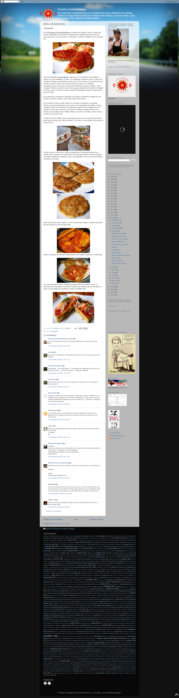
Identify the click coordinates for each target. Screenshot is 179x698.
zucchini (45, 675)
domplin (61, 575)
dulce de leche (79, 575)
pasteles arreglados (55, 629)
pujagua (71, 642)
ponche (101, 640)
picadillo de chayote (48, 633)
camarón (98, 553)
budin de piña (110, 550)
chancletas (87, 559)
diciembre (115, 220)
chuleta (106, 565)
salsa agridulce (62, 652)
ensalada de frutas (55, 579)
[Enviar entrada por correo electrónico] (75, 328)
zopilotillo (126, 673)
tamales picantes (96, 661)
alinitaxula (52, 379)
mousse (95, 615)
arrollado (52, 540)
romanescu (133, 649)
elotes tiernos (113, 575)
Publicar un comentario (53, 511)
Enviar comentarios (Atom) (61, 523)
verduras (120, 669)
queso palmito (72, 646)
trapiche (47, 669)
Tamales (63, 661)
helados (133, 593)
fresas (58, 584)
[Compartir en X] (83, 328)
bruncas (53, 550)
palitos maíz (123, 617)
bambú (96, 546)
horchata (74, 597)
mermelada (84, 611)
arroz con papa (132, 542)
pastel (122, 625)
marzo (114, 278)
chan (73, 559)
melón (76, 611)
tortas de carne (95, 667)
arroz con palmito (121, 542)
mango (53, 607)
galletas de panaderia (128, 586)
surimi (75, 659)
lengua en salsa (120, 601)
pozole (50, 642)
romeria (47, 650)
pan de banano (90, 619)
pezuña (117, 631)
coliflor (66, 569)
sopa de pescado (86, 656)
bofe (118, 548)
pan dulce (99, 621)
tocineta (88, 663)
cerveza (48, 559)
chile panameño (72, 563)
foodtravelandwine (54, 366)
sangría (131, 653)
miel (92, 611)
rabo (99, 646)
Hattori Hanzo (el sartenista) (58, 463)
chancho (79, 559)
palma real (131, 617)
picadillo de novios (71, 633)
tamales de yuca (85, 661)
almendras (124, 536)
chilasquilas (54, 331)
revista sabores (108, 649)
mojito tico (131, 613)
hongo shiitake (130, 595)
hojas (94, 595)
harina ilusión (124, 593)
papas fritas (121, 623)
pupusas (83, 642)
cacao (45, 553)
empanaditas (102, 577)
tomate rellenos (113, 663)
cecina (112, 557)
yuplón (76, 673)
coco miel (98, 567)
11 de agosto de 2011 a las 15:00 (59, 346)
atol (46, 546)
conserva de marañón (86, 569)
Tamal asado (95, 659)
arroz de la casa (72, 544)
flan (103, 582)
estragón (76, 582)
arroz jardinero (101, 544)
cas (55, 557)
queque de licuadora (50, 644)
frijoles (102, 584)
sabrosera (115, 650)
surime (69, 659)
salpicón (54, 652)
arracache (123, 538)
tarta (44, 663)
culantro (82, 573)
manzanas (57, 609)
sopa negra (123, 656)
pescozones (89, 631)
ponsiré (108, 640)
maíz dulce (87, 605)
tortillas (114, 667)
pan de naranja (49, 621)
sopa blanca (96, 654)
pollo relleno (77, 640)
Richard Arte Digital (55, 443)
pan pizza (133, 621)
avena (60, 546)
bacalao (84, 546)
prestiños (64, 642)
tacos (88, 659)
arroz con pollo (50, 544)
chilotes (118, 563)
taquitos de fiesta (117, 261)
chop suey (80, 565)
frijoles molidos (51, 586)
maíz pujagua (97, 605)
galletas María (46, 589)
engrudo (111, 577)
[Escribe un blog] (81, 328)
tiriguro (82, 663)
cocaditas (45, 567)
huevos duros (66, 599)
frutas (107, 586)
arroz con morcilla (109, 542)
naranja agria (130, 615)
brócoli (45, 551)
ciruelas (119, 565)
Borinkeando (52, 410)
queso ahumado (112, 644)
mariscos (115, 609)
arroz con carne (47, 542)
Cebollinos (98, 557)
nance (115, 615)
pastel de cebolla (60, 627)
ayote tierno (76, 546)
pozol (45, 643)
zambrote (90, 673)
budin (64, 551)
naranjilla (46, 617)
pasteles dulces (78, 629)
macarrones (130, 603)
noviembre (115, 223)
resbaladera (89, 649)
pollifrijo (128, 638)
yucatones (69, 673)
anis (91, 538)
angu (81, 538)
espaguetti (120, 580)
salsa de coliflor (99, 652)
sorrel (53, 659)
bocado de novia (102, 548)
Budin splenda (80, 550)
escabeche (109, 580)
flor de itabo (111, 582)
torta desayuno (67, 667)
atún (53, 546)
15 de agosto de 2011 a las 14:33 (59, 437)
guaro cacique (113, 591)
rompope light (116, 252)
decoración (126, 573)
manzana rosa (47, 609)
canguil (55, 555)
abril (113, 275)
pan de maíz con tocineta (120, 244)
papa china (86, 623)
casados (61, 557)
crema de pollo (82, 571)
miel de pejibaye (105, 613)
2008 (112, 292)
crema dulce (91, 571)
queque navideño (75, 644)
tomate (95, 663)
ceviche (56, 559)
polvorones (94, 640)
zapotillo (119, 673)
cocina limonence (79, 567)
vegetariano (103, 669)
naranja (121, 615)
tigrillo (71, 663)
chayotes (123, 559)
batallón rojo (133, 546)
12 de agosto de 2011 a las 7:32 (58, 386)
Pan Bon (71, 619)
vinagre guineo (67, 671)
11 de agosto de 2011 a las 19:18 (59, 373)
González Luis (115, 438)
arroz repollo (110, 544)
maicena (45, 605)
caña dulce (68, 555)
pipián (123, 636)
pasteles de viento (67, 629)
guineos (63, 593)
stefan (64, 659)
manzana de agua (116, 607)
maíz (52, 605)
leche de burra (84, 601)
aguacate (77, 536)
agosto (114, 231)
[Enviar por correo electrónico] (79, 328)
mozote (103, 615)
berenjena (69, 548)
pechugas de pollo (120, 629)
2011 (112, 218)
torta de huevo (119, 665)
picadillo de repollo (95, 633)
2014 (112, 209)
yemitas (114, 671)
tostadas (133, 667)
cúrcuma (113, 573)
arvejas (126, 544)
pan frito (106, 621)
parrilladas (84, 625)
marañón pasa (92, 609)
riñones (125, 649)
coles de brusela (56, 569)
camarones (122, 553)
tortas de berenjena (85, 667)
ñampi (83, 617)
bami (101, 546)
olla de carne (90, 617)
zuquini (52, 675)
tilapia (76, 663)
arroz (70, 540)
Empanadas (47, 577)
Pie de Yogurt (116, 258)
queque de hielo (132, 642)
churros (113, 565)
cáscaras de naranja (70, 557)
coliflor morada (74, 569)
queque (97, 643)
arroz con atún (89, 540)
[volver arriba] (177, 695)
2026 (112, 177)
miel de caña (108, 611)
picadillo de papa (83, 633)
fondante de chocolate (119, 236)
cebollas (90, 557)
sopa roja (131, 656)
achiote (53, 536)
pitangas (59, 638)
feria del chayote (95, 582)
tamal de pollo (127, 659)
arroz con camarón (113, 540)
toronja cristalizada (65, 665)
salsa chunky (80, 652)
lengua (101, 601)
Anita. (50, 426)
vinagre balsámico (56, 671)
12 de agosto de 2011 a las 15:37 (59, 404)
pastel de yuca (121, 627)
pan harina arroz (114, 621)
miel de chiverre (117, 611)
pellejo (49, 631)
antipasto (102, 538)
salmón (48, 653)
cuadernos (122, 571)
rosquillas (95, 651)
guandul (97, 591)
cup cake (106, 573)
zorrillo (132, 673)
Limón (66, 603)
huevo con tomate (101, 597)
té (67, 663)
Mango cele (62, 607)
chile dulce (52, 563)
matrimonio (46, 611)
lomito (72, 603)
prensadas (57, 643)
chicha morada (75, 561)
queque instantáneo (63, 644)
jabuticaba (97, 599)
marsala (123, 609)
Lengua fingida (130, 601)
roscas (78, 650)
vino (84, 671)
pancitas (66, 623)
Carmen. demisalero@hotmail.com (60, 338)
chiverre (53, 565)
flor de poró (123, 582)
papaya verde (66, 625)
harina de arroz (92, 593)
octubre (114, 225)
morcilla (70, 615)
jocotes (131, 599)
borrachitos (131, 548)
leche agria (75, 601)
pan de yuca (91, 621)
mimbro (124, 613)
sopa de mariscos (65, 656)
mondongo (55, 615)
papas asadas (103, 623)
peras (67, 631)
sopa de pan (76, 656)
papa (80, 623)
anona (96, 538)
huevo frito (111, 597)
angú (86, 538)
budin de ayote (90, 550)
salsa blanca (71, 653)
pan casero (79, 619)
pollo (134, 638)
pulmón (77, 642)
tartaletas (50, 663)
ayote (66, 546)
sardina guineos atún (54, 654)
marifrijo (101, 609)
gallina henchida (76, 589)
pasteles (45, 629)
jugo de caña (47, 601)
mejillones (70, 611)
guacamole (83, 591)
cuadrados (53, 573)
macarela (122, 603)
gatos (119, 589)
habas (84, 593)
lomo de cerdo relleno (81, 603)
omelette (99, 617)
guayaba (122, 591)
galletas (117, 586)
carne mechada (118, 555)
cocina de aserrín (55, 567)
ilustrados (85, 599)
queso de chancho (60, 646)
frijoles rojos (72, 586)
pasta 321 (98, 625)
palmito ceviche (55, 619)
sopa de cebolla (127, 654)
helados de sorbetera (52, 595)
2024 (112, 182)
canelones (46, 555)
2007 (112, 295)
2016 (112, 204)
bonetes (124, 548)
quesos (80, 646)
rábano (88, 646)
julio (113, 267)
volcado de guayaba (105, 671)
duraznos (97, 575)
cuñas (100, 573)
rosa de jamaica (65, 650)
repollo (64, 649)
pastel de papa (90, 627)
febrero (114, 280)
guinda (50, 593)
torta (91, 665)
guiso (78, 593)
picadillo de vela (118, 633)
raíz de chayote (108, 646)
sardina (45, 654)
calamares (90, 553)
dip (131, 573)
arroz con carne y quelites (120, 239)
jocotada (124, 599)
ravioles (132, 646)
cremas (99, 571)
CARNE (98, 555)
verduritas (127, 669)
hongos (46, 597)
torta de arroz (98, 665)
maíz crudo (79, 605)
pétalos (104, 631)
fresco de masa (77, 584)
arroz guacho (92, 544)
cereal (134, 557)
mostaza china (87, 615)
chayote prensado (113, 559)
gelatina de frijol (50, 591)
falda (82, 582)
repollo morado (72, 649)
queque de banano (109, 643)
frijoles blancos (125, 584)
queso (104, 644)
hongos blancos (57, 597)
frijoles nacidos (62, 586)
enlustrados (118, 577)
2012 (112, 215)
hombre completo (114, 595)
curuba (119, 573)
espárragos (130, 580)
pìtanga (53, 638)
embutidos (131, 575)
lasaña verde (62, 601)
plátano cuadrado (90, 638)
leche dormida (93, 601)
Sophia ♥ (51, 500)
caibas (56, 553)
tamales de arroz (74, 661)
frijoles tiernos (83, 586)
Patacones (99, 629)
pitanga (45, 638)
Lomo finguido (94, 603)
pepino (62, 631)
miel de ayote (98, 611)
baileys (90, 546)
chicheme (114, 561)
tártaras (57, 663)
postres (129, 640)
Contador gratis (112, 306)
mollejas (46, 615)
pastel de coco (70, 627)
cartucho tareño (47, 557)
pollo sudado (86, 640)
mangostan (71, 607)
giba (58, 591)
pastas (105, 625)
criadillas (107, 571)
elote (104, 575)
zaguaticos (83, 673)
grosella (70, 591)
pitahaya (114, 247)
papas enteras (112, 623)
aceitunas (45, 536)
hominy (122, 595)
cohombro (129, 567)
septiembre (116, 228)
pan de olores (59, 621)
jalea (117, 599)
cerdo (127, 557)
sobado (84, 654)
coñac (96, 569)
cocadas (131, 565)
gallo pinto (94, 589)
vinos (96, 671)
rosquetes (86, 651)
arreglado (45, 540)
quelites (89, 643)
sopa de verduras (98, 656)
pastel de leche (80, 627)
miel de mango (64, 613)
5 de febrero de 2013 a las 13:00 (59, 507)
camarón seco (111, 553)
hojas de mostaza (103, 595)
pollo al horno (60, 640)
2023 (112, 185)
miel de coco (126, 611)
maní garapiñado (80, 607)
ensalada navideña (67, 579)
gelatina (133, 589)
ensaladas (89, 580)
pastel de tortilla (111, 627)
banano (106, 546)
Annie (50, 352)
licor (53, 603)
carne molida (129, 555)
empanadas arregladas (62, 577)
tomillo (45, 665)
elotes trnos (122, 575)
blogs (94, 548)
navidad (61, 617)
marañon (75, 609)
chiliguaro (110, 563)
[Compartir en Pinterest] (87, 328)
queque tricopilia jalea (87, 644)
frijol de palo (86, 584)
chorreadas (99, 565)
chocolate (72, 565)
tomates (121, 663)
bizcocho (86, 548)
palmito (45, 619)
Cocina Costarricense (117, 435)
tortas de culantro (106, 667)
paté (107, 629)
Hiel (61, 595)
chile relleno (84, 563)
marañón (82, 609)
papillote (77, 625)
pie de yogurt (77, 636)
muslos (109, 615)
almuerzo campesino (65, 538)
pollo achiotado (50, 640)
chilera (93, 563)
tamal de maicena (117, 659)
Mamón (121, 605)
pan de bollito (101, 619)
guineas (56, 593)
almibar (131, 536)
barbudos (124, 546)
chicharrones (105, 561)
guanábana (90, 591)
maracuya (67, 609)
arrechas (131, 538)
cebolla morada (81, 557)
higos (71, 595)
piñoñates (112, 636)
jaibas (104, 599)
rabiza (94, 646)
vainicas (93, 669)
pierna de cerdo (88, 636)
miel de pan (85, 613)
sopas (45, 659)
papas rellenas (130, 623)
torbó (50, 665)
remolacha (54, 649)
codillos (122, 567)
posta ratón (122, 640)
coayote (125, 565)
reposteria (81, 649)
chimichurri (126, 563)
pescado (80, 631)
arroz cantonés (80, 540)
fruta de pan (98, 586)
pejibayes (132, 629)
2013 (112, 212)
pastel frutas (131, 627)
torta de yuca (58, 667)
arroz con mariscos (96, 542)
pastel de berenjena (48, 627)
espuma (64, 582)
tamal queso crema (53, 661)
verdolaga (112, 669)
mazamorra (54, 611)
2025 (112, 179)
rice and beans (117, 649)
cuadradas (131, 571)
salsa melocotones (109, 652)
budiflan (59, 550)
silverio (78, 654)
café (50, 553)
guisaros (72, 593)
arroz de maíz (82, 544)
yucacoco (62, 673)
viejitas (47, 671)
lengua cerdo (111, 601)
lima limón (59, 603)
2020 (112, 193)
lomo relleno (104, 603)
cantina (61, 555)
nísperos (69, 617)
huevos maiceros (76, 599)
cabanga (131, 550)
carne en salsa (107, 555)
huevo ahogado (91, 597)
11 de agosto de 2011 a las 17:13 (59, 359)
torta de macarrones (130, 665)
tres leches (54, 669)
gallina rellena (85, 589)
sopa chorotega (105, 654)
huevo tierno (119, 597)
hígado (66, 595)
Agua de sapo (69, 536)
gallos (103, 589)
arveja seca (119, 544)
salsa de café (89, 652)
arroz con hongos (68, 542)
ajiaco (93, 536)
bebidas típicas (59, 548)
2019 (112, 196)
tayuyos (63, 663)
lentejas (45, 603)
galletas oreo (56, 589)
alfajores (111, 536)
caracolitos (76, 555)
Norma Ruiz (52, 393)
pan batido (64, 619)
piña (96, 636)
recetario (45, 649)
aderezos (60, 536)
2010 (112, 287)
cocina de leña (66, 567)
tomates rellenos (130, 663)
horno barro (82, 597)
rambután (118, 646)
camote (130, 553)
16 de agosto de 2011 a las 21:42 (59, 478)
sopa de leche (54, 656)
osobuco (115, 617)
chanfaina (95, 559)
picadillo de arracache (128, 631)
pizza (65, 638)
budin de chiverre (100, 550)
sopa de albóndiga (116, 654)
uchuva (74, 669)
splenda (59, 659)
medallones (62, 611)
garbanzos (111, 589)
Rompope (54, 651)
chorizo (89, 565)
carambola (84, 555)
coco (90, 567)
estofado (70, 582)
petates (110, 631)
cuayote (60, 573)
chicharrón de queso (94, 561)
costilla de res (66, 571)
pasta (92, 625)
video (134, 669)
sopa (89, 655)
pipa (118, 636)
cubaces (66, 573)
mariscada (107, 609)
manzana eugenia (128, 607)
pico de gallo (68, 636)
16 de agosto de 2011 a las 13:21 (59, 456)
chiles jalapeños (102, 563)
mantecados (106, 607)
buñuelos (119, 551)
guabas (76, 591)
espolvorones (56, 582)
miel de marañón (75, 613)
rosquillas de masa (106, 650)
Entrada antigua (96, 519)
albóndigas (101, 536)
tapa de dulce (124, 661)
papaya (45, 625)
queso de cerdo (49, 646)
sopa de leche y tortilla (119, 263)
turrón (68, 669)
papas (93, 623)
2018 (112, 198)
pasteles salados (89, 629)
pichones (60, 636)
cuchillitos (74, 573)
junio (114, 269)
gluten (64, 591)
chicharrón (83, 561)
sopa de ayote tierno (118, 241)
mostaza (77, 615)
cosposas (120, 569)
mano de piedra (97, 607)
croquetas (114, 571)
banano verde (116, 546)
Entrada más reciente (52, 519)
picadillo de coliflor (60, 633)
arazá (108, 538)
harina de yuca (115, 593)
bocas (111, 548)
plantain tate (81, 638)
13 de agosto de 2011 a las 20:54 (59, 419)
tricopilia (62, 669)
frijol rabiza (95, 584)
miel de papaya (95, 613)
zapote (113, 673)
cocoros (106, 567)
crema (74, 571)
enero (114, 283)
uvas (81, 669)
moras (63, 615)
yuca (45, 673)
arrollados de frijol (61, 540)
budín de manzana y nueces (121, 255)
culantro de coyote (92, 573)
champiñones (66, 559)
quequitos (97, 644)
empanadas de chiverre (77, 577)
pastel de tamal (101, 627)
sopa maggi (115, 656)
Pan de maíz (132, 619)
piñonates (104, 636)
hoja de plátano (81, 595)
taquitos (132, 661)
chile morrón (61, 563)
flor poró (132, 582)
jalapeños (111, 599)
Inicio (76, 519)
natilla (54, 617)
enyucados (100, 579)
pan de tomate (82, 621)
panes (73, 623)
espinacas (46, 582)
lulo (111, 603)
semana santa (65, 654)
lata (69, 601)
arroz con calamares (101, 540)
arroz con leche (81, 542)
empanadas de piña (91, 577)
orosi (110, 617)
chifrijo (121, 561)
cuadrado (45, 573)
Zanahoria (98, 673)
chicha (67, 561)
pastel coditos (130, 625)
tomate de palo (103, 663)
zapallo (107, 673)
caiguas (63, 553)
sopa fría (107, 656)
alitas (117, 536)
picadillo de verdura (129, 633)
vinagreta (76, 671)
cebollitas (106, 557)
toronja (56, 665)
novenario (76, 617)
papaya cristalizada (55, 625)
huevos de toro (55, 599)
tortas (75, 667)
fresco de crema (67, 584)
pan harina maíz (124, 621)
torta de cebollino (109, 665)
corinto (113, 569)
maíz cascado (70, 605)
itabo (91, 599)
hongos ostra (66, 597)
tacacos (81, 659)
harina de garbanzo (103, 593)
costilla (127, 569)
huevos (126, 597)
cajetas (79, 553)
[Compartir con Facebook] (85, 328)
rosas (73, 650)
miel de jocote (54, 613)
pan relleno (48, 623)
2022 (112, 187)
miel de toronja (115, 613)
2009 (112, 289)
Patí (112, 629)
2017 (112, 201)
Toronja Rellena (76, 665)
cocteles (113, 567)
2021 (112, 190)
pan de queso (71, 621)
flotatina (45, 584)
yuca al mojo (54, 673)
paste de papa (115, 625)
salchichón (132, 651)
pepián (55, 631)
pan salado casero (57, 623)
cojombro (46, 569)
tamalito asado (106, 661)
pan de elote (110, 619)
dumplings (89, 575)
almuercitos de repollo (49, 538)
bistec (78, 548)
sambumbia (119, 652)
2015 (112, 207)
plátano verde (117, 638)
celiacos (119, 557)
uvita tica (86, 669)
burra (126, 550)
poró (113, 640)
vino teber (90, 671)
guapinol (104, 591)
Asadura (133, 544)
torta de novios (49, 667)
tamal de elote (105, 659)
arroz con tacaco (62, 544)
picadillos (48, 636)
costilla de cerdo (55, 571)
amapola (75, 538)
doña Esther (69, 575)
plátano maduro (103, 638)
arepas (114, 538)
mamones (46, 607)
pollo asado (68, 640)
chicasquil (60, 561)
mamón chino (130, 605)
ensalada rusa (79, 580)
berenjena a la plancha (119, 233)
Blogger (118, 693)
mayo (114, 272)
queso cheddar (122, 644)
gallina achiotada (65, 589)
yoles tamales (130, 671)
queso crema (132, 644)
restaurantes (98, 649)
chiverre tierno (64, 565)
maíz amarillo (60, 605)
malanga (108, 605)
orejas (104, 617)
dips (53, 575)
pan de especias (121, 619)
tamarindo (115, 661)
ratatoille (126, 646)
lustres (116, 603)
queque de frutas (121, 642)
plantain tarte (72, 638)
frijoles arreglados (113, 584)
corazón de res (104, 569)
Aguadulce (86, 536)
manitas (89, 607)
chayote (102, 559)
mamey (115, 605)
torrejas (85, 665)
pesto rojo (97, 631)
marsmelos (130, 609)
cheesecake (52, 561)
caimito (72, 553)
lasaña (55, 601)
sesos (72, 654)
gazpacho (125, 589)
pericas (73, 631)
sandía (125, 652)
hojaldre (89, 595)
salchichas (123, 651)
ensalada (126, 577)
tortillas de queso (125, 667)
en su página (63, 77)
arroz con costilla (58, 542)
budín (71, 551)
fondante (51, 584)
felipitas (87, 582)
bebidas (48, 548)
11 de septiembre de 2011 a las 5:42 (60, 493)
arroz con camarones (128, 540)
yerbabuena (122, 671)
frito (90, 586)
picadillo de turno (107, 633)
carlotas (91, 555)
